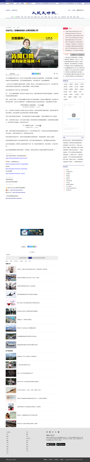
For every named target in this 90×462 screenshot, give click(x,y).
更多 (80, 96)
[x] (56, 432)
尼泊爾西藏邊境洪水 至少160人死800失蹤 (74, 67)
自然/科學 (63, 16)
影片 (7, 434)
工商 (27, 451)
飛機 (26, 261)
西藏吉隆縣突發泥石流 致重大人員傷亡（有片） (74, 61)
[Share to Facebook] (32, 73)
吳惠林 (65, 94)
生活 (52, 16)
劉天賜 (76, 84)
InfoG (42, 16)
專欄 (46, 16)
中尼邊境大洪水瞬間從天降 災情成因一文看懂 (74, 72)
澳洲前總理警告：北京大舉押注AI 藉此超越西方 (74, 50)
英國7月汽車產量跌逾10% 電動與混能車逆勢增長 (74, 42)
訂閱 (38, 257)
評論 (49, 16)
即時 (22, 16)
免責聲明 (56, 459)
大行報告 (68, 182)
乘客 (30, 261)
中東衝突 (68, 177)
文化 (59, 16)
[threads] (53, 432)
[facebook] (50, 432)
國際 (35, 16)
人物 (7, 453)
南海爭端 (68, 175)
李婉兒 (71, 94)
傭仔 (71, 91)
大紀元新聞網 (8, 27)
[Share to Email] (40, 73)
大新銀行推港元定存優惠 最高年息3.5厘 (73, 31)
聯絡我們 (51, 459)
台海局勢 (68, 173)
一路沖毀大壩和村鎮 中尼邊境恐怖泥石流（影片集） (74, 76)
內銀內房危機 (69, 180)
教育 (74, 16)
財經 (39, 16)
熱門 (25, 16)
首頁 (12, 16)
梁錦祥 (71, 86)
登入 (30, 257)
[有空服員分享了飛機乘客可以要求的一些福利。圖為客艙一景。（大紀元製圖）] (32, 50)
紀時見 (67, 169)
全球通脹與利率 (69, 171)
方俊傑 (81, 84)
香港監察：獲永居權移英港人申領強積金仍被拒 (74, 63)
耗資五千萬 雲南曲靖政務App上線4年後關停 (74, 48)
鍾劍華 (71, 84)
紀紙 (68, 16)
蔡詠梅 (81, 89)
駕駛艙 (21, 261)
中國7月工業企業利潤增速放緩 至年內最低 (74, 37)
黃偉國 (65, 89)
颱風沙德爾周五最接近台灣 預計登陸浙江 (73, 39)
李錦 (80, 91)
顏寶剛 (71, 89)
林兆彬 (65, 91)
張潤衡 (75, 91)
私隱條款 (61, 459)
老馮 (82, 94)
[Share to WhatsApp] (38, 73)
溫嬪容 (70, 96)
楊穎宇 (76, 89)
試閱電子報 (8, 10)
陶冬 (65, 96)
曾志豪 (65, 84)
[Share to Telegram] (36, 73)
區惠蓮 (65, 99)
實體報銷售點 (14, 10)
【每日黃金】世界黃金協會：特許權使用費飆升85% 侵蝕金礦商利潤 (74, 57)
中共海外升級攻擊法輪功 (71, 188)
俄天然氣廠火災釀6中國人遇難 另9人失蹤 (74, 74)
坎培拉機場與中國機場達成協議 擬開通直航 (74, 46)
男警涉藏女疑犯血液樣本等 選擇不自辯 (73, 33)
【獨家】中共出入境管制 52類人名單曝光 (74, 70)
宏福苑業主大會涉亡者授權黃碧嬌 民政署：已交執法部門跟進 (74, 66)
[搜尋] (83, 10)
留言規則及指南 (8, 254)
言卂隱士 (77, 94)
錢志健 (65, 86)
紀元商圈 (73, 10)
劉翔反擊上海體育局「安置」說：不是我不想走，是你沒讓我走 (74, 59)
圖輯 (27, 448)
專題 (7, 448)
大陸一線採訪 (69, 186)
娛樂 (78, 16)
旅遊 (18, 27)
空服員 (10, 261)
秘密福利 (16, 261)
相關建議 (45, 459)
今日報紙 (8, 432)
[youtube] (59, 432)
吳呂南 (76, 86)
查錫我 (75, 96)
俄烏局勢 (68, 178)
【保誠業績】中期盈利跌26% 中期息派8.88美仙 (74, 44)
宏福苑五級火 (69, 189)
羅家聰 (81, 86)
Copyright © (67, 459)
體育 (71, 16)
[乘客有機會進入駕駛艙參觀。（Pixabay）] (31, 105)
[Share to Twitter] (34, 73)
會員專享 (18, 16)
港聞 (29, 16)
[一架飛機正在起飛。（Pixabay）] (32, 125)
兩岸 (32, 16)
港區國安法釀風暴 (69, 184)
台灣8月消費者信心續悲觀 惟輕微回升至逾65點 (74, 35)
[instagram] (47, 432)
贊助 (69, 10)
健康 (55, 16)
